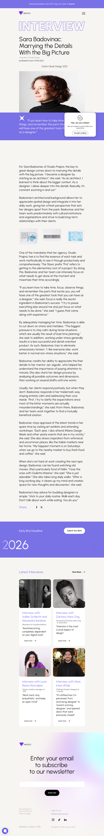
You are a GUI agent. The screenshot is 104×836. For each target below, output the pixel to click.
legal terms (23, 827)
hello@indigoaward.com (59, 814)
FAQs (39, 827)
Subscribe (52, 793)
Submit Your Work (74, 531)
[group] (77, 572)
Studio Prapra (55, 166)
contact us (32, 827)
